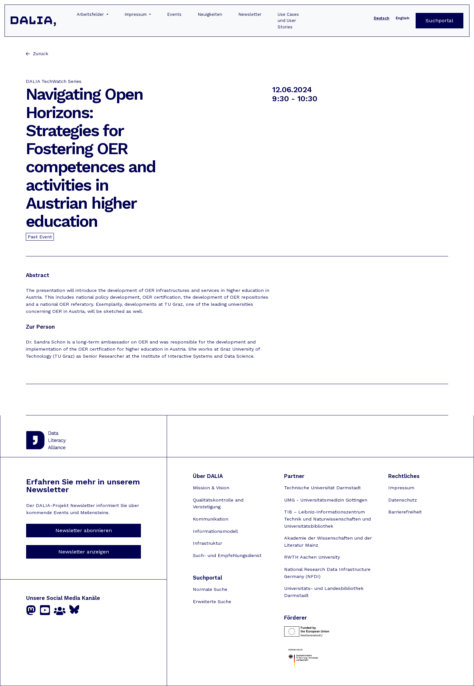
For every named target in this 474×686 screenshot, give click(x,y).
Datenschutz (402, 499)
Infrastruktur (207, 543)
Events (174, 14)
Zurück (40, 53)
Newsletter (250, 14)
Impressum (401, 487)
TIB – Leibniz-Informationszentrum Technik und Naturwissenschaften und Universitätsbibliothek (327, 518)
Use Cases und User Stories (288, 20)
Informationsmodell (215, 531)
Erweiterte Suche (212, 601)
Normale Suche (210, 589)
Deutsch (381, 18)
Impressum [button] (136, 14)
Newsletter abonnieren (83, 530)
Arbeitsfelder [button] (91, 14)
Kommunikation (210, 519)
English (402, 18)
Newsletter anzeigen (83, 552)
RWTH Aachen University (312, 557)
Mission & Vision (211, 487)
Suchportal (439, 20)
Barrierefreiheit (405, 511)
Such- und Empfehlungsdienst (227, 555)
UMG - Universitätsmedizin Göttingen (325, 499)
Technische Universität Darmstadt (322, 487)
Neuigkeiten (210, 14)
